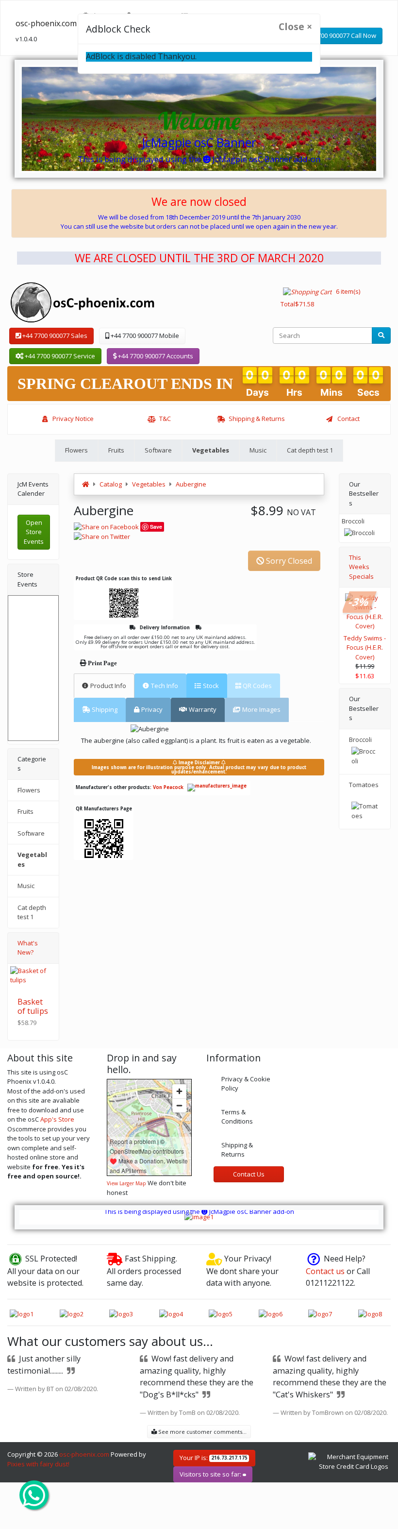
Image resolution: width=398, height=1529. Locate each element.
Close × (295, 26)
